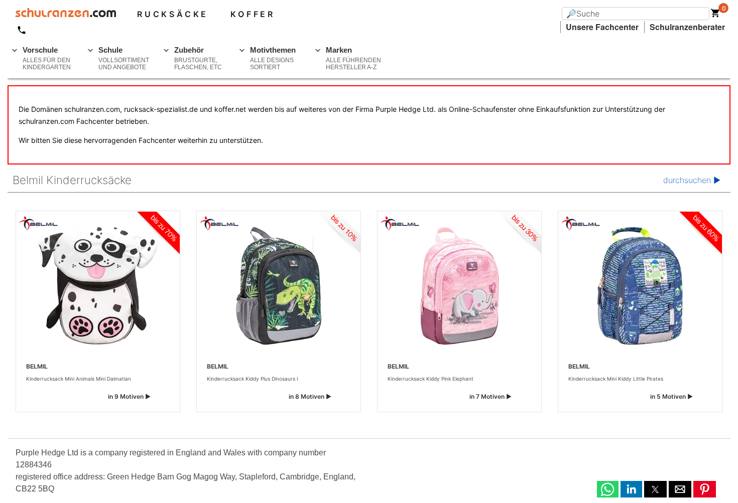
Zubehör (198, 58)
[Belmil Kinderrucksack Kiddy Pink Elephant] (459, 286)
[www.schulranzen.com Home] (62, 14)
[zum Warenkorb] (715, 15)
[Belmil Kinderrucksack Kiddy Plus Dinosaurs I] (278, 286)
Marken (353, 58)
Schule (123, 58)
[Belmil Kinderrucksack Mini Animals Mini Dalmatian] (98, 286)
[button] (608, 489)
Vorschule (47, 58)
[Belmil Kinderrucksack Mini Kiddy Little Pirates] (640, 286)
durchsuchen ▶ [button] (691, 180)
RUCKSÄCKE (172, 14)
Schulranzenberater (687, 27)
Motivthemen (273, 58)
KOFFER (252, 14)
